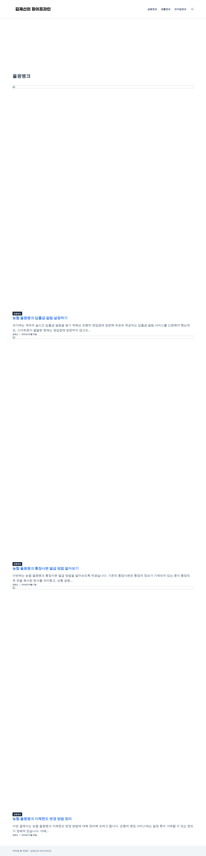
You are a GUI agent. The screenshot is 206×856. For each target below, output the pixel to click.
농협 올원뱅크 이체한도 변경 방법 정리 (42, 819)
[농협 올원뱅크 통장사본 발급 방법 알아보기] (103, 449)
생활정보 (166, 9)
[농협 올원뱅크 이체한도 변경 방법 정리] (103, 699)
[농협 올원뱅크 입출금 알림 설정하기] (103, 198)
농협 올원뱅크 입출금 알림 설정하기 (40, 318)
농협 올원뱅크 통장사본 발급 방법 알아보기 (46, 568)
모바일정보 (180, 9)
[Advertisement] (103, 41)
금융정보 (152, 9)
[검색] (192, 9)
